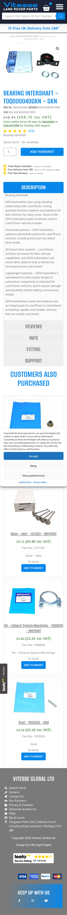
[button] (60, 7)
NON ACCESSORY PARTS (28, 36)
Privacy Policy (40, 481)
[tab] (33, 187)
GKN (11, 112)
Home (12, 36)
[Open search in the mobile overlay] (33, 16)
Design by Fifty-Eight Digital (33, 844)
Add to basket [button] (33, 568)
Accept (33, 456)
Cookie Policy (25, 481)
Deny (33, 465)
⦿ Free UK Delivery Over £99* (33, 28)
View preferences (34, 475)
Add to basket (42, 151)
